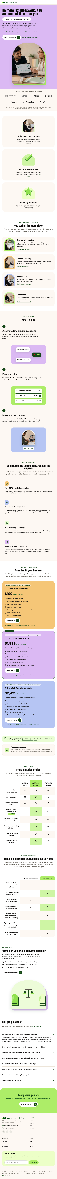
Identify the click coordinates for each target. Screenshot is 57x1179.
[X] (3, 1131)
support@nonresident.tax (11, 1125)
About (31, 1120)
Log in (31, 1141)
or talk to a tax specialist (30, 37)
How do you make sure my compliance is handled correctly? (23, 1058)
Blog (31, 1125)
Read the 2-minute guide (29, 740)
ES (5, 1175)
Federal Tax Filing (24, 259)
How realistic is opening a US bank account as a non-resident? (24, 1047)
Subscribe (34, 1162)
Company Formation (25, 240)
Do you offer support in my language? (15, 1075)
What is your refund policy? (12, 1080)
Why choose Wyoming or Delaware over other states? (21, 1052)
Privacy (32, 1144)
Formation (5, 1138)
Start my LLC (11, 620)
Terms (31, 1146)
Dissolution (21, 294)
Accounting (22, 276)
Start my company (10, 37)
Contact (32, 1128)
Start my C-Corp (12, 720)
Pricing (31, 1123)
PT (7, 1175)
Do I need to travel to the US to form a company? (19, 1064)
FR (9, 1175)
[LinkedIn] (7, 1131)
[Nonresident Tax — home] (9, 2)
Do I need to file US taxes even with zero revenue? (19, 1034)
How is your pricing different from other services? (19, 1069)
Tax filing (4, 1141)
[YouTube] (11, 1131)
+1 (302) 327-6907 (9, 1128)
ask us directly (36, 1026)
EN (3, 1175)
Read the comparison (11, 972)
